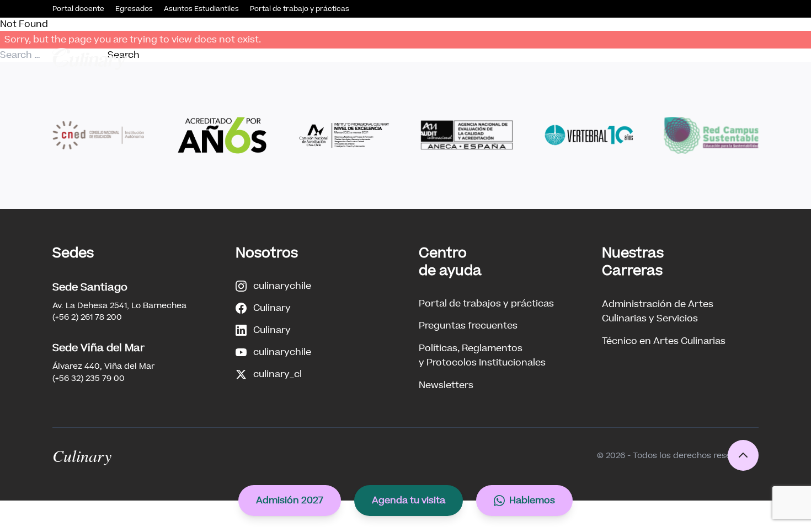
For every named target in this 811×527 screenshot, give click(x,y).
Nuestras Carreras (427, 58)
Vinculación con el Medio (536, 58)
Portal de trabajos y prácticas (486, 303)
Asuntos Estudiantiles (201, 8)
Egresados (134, 8)
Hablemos (532, 500)
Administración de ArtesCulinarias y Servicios (657, 311)
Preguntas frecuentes (468, 325)
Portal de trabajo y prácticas (299, 8)
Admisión (346, 58)
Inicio (230, 58)
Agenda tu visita (408, 500)
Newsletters (446, 385)
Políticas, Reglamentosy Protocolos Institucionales (482, 355)
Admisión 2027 (289, 500)
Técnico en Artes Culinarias (663, 341)
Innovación (629, 58)
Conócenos (280, 58)
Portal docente (78, 8)
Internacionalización (712, 58)
